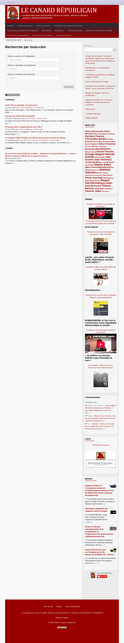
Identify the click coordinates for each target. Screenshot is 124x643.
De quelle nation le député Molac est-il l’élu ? (24, 127)
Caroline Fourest (94, 136)
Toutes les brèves (91, 481)
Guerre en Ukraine (63, 35)
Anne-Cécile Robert (28, 118)
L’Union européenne (25, 26)
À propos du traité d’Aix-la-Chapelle (20, 116)
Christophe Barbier (96, 139)
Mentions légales (62, 618)
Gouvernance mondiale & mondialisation (22, 30)
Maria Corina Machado (96, 167)
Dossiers (10, 26)
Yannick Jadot (93, 191)
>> (115, 49)
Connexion (11, 2)
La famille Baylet (107, 162)
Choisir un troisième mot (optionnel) (21, 74)
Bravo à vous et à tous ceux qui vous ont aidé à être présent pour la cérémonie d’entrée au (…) (100, 418)
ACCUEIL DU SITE (14, 40)
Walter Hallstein (106, 189)
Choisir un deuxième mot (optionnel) (21, 65)
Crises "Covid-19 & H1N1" (43, 35)
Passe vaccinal (94, 177)
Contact (59, 606)
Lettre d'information (72, 606)
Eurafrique (90, 149)
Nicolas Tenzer (102, 173)
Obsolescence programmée (94, 175)
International (46, 30)
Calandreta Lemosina (106, 134)
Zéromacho (105, 191)
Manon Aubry (102, 164)
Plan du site (48, 606)
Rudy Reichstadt (93, 186)
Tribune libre (39, 107)
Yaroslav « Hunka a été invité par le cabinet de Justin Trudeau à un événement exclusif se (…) (99, 426)
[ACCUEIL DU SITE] (62, 12)
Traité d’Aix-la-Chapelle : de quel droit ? (21, 105)
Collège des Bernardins (105, 141)
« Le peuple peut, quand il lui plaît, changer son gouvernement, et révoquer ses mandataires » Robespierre (62, 613)
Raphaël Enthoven (92, 181)
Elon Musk (88, 146)
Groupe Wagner (95, 154)
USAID (96, 189)
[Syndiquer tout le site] (62, 627)
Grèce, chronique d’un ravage (96, 81)
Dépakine (94, 144)
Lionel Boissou (43, 140)
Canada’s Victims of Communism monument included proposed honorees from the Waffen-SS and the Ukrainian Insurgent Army (99, 490)
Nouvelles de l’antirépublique (18, 35)
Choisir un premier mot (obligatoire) (21, 56)
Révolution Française (101, 445)
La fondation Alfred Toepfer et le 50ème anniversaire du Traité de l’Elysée (35, 138)
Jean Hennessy (103, 159)
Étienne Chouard (99, 146)
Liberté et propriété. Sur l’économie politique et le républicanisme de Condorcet (98, 102)
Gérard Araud (90, 152)
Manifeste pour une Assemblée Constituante (97, 69)
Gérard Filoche (105, 151)
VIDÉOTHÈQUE (91, 118)
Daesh (87, 144)
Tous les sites (89, 441)
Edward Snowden (107, 144)
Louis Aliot (89, 165)
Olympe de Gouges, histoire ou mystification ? (97, 94)
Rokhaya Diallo (103, 183)
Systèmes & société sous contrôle (99, 30)
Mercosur (96, 170)
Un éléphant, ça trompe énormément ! (68, 26)
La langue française (93, 114)
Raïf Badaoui (108, 178)
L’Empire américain (75, 30)
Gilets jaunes (90, 109)
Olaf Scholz (107, 175)
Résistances (59, 30)
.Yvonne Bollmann (27, 107)
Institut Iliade (99, 157)
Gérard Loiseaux (30, 140)
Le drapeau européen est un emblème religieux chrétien (100, 76)
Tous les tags (89, 127)
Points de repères (43, 26)
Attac (95, 134)
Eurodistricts (103, 149)
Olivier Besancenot (94, 131)
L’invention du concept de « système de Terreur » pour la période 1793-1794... (100, 87)
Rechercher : (89, 46)
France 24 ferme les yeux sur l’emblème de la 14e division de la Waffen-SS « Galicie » (100, 552)
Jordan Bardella (92, 162)
